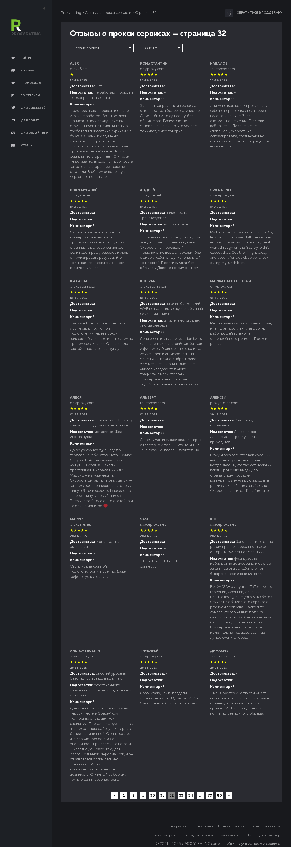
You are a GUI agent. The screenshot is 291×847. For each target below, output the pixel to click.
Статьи (254, 826)
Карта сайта (271, 826)
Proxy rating (71, 13)
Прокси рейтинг (176, 826)
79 (210, 795)
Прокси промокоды (231, 826)
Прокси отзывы (203, 826)
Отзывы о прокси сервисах (108, 13)
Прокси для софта (229, 835)
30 (152, 795)
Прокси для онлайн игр (263, 835)
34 (190, 795)
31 (162, 795)
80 (219, 795)
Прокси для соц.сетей (198, 835)
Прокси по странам (164, 835)
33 (181, 795)
